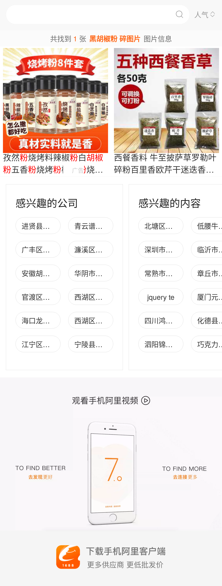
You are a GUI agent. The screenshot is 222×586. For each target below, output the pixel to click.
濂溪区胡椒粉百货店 (106, 249)
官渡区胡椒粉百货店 (53, 297)
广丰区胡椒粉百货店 (53, 249)
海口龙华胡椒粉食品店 (57, 320)
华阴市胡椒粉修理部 (106, 273)
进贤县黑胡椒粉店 (50, 226)
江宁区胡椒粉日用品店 (57, 344)
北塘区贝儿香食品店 (176, 226)
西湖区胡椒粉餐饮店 (106, 297)
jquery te (160, 297)
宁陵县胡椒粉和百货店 (109, 344)
